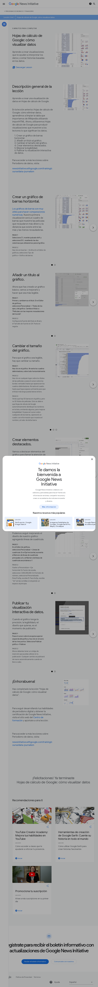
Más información (49, 507)
